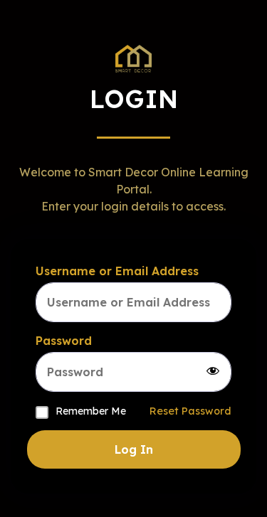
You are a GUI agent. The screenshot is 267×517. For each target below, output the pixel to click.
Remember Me (91, 411)
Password (64, 340)
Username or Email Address (117, 271)
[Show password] (212, 372)
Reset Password (190, 411)
